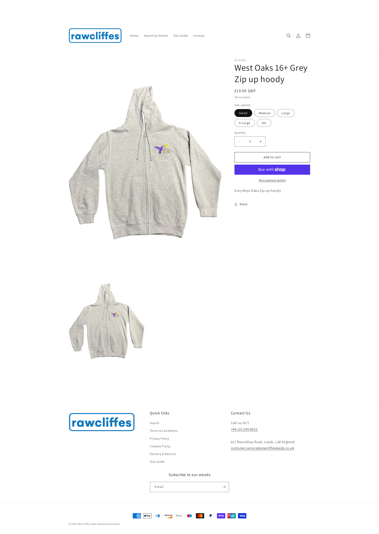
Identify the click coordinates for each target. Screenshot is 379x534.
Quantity (239, 133)
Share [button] (244, 204)
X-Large (244, 123)
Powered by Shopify (108, 523)
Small (243, 113)
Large (286, 113)
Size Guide (157, 462)
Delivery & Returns (163, 454)
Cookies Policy (160, 446)
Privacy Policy (159, 439)
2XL (264, 123)
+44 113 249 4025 (244, 429)
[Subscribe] (224, 487)
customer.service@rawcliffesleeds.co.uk (262, 448)
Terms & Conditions (163, 431)
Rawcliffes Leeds (87, 523)
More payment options (272, 180)
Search (154, 423)
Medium (265, 113)
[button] (288, 36)
